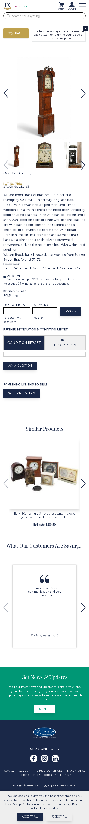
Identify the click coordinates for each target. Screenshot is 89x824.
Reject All (59, 816)
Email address (14, 305)
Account (25, 770)
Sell (26, 6)
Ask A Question (20, 365)
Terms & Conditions (49, 770)
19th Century (21, 173)
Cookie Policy (31, 775)
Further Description (65, 342)
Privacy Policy (75, 770)
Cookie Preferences (57, 775)
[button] (5, 93)
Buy (17, 6)
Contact (10, 770)
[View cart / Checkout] (61, 4)
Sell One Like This (21, 393)
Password (40, 305)
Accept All (30, 816)
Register (37, 317)
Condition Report (24, 342)
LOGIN (72, 8)
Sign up (44, 708)
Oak (6, 173)
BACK (19, 33)
